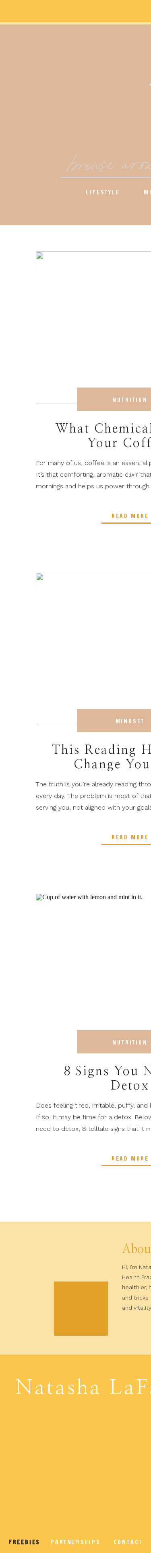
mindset (130, 721)
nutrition (129, 400)
